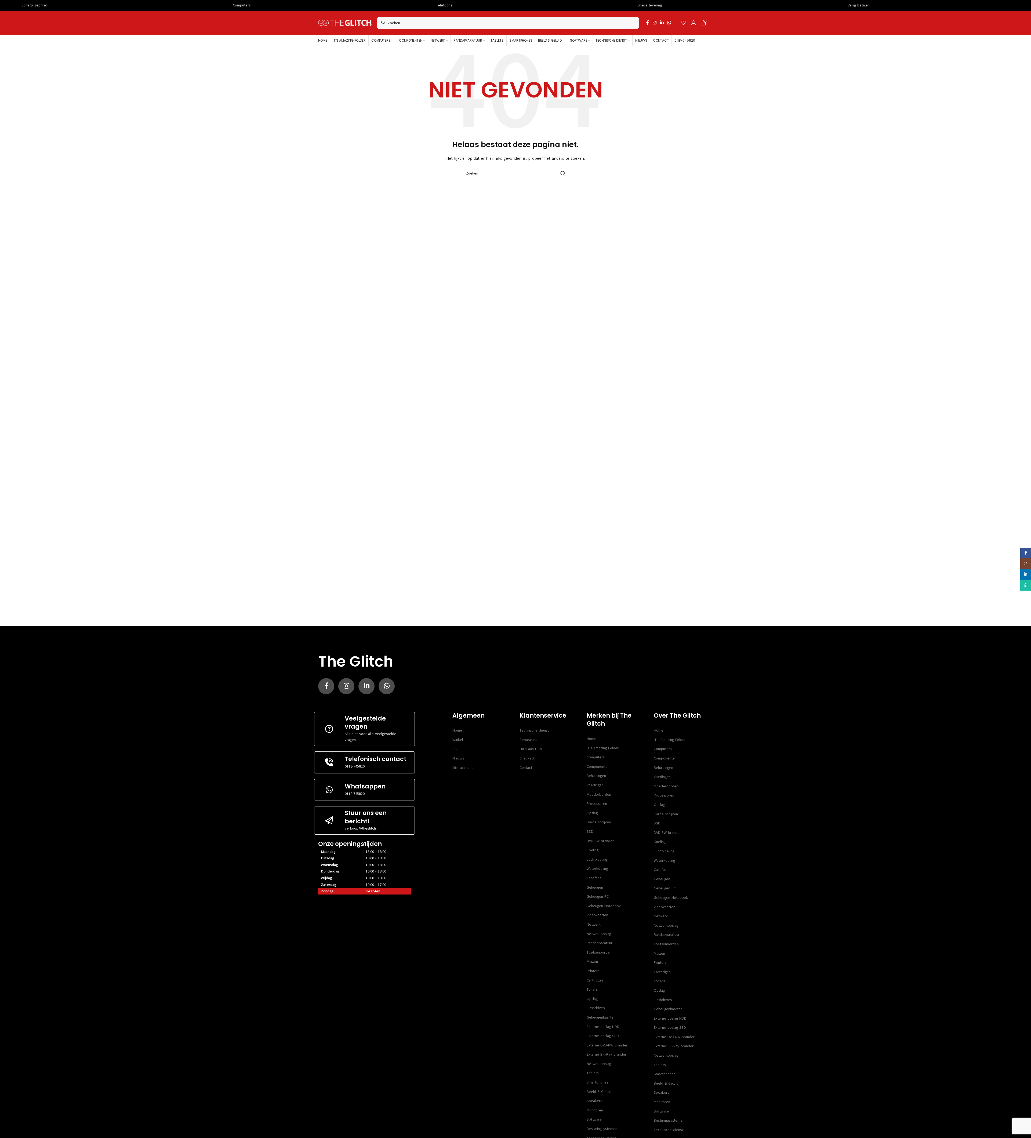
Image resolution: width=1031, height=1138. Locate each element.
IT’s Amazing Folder (603, 748)
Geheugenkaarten (601, 1017)
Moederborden (599, 794)
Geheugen (595, 887)
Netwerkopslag (599, 933)
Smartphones (597, 1082)
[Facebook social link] (647, 23)
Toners (592, 989)
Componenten (598, 766)
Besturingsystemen (602, 1128)
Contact (526, 767)
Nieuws (458, 758)
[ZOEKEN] (563, 173)
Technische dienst (534, 730)
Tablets (592, 1072)
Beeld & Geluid (599, 1091)
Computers (595, 757)
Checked (527, 758)
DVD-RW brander (600, 840)
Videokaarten (597, 915)
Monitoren (595, 1110)
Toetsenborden (599, 952)
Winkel (457, 739)
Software (594, 1119)
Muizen (592, 961)
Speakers (594, 1100)
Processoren (597, 803)
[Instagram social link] (654, 23)
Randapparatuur (599, 943)
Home (457, 730)
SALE (456, 748)
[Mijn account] (693, 22)
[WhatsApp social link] (669, 23)
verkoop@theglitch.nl (362, 828)
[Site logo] (345, 22)
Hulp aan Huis (531, 748)
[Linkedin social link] (661, 23)
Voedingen (595, 785)
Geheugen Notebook (604, 905)
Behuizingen (596, 775)
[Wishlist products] (683, 22)
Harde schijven (599, 822)
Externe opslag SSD (603, 1035)
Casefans (594, 878)
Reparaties (528, 739)
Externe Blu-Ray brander (606, 1054)
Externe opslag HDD (603, 1026)
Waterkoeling (597, 868)
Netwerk (594, 924)
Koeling (592, 850)
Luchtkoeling (597, 859)
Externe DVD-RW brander (607, 1045)
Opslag (592, 813)
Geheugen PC (598, 896)
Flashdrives (596, 1007)
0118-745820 (355, 766)
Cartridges (595, 980)
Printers (593, 970)
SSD (590, 831)
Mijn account (462, 767)
